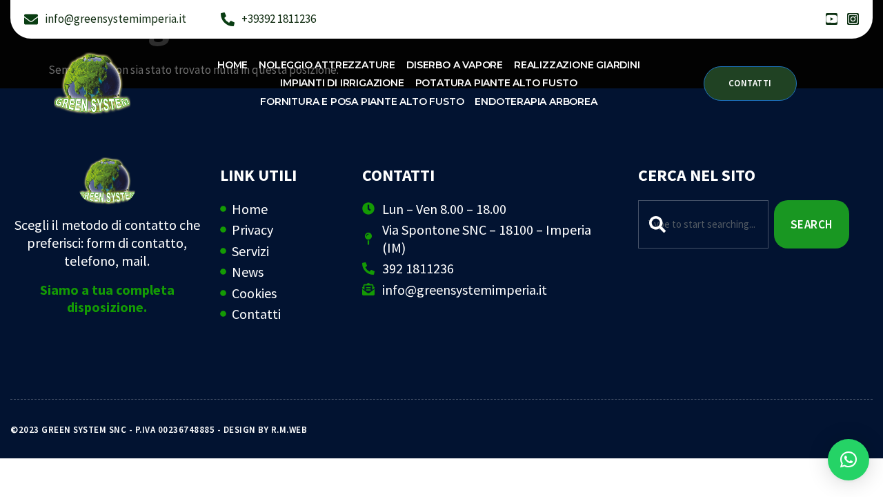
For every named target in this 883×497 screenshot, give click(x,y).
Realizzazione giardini (577, 65)
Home (232, 65)
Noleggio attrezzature (327, 65)
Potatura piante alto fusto (496, 83)
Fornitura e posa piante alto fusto (362, 101)
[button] (848, 459)
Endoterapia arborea (536, 101)
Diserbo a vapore (454, 65)
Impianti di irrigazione (342, 83)
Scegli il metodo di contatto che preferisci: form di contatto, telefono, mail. (107, 242)
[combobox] (703, 224)
